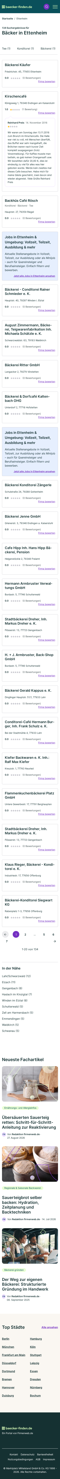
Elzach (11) (9, 982)
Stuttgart (36, 1355)
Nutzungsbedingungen (20, 1459)
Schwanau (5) (10, 1031)
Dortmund (8, 1371)
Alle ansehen (50, 1327)
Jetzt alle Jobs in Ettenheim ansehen (34, 275)
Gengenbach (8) (12, 988)
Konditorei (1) (25, 48)
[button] (46, 7)
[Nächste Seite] (54, 941)
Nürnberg (36, 1387)
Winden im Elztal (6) (15, 1000)
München (8, 1347)
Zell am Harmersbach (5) (17, 1012)
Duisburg (8, 1395)
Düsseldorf (9, 1363)
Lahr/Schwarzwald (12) (16, 976)
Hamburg (36, 1338)
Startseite (7, 18)
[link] (30, 73)
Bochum (35, 1395)
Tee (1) (6, 48)
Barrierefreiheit (45, 1454)
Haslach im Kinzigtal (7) (17, 994)
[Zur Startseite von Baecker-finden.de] (17, 7)
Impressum (49, 1459)
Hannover (8, 1387)
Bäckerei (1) (48, 48)
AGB (38, 1459)
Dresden (35, 1379)
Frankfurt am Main (13, 1355)
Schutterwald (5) (12, 1006)
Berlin (5, 1338)
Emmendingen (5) (13, 1018)
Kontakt (14, 1454)
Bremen (7, 1379)
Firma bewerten (46, 81)
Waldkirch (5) (10, 1024)
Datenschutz (27, 1454)
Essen (34, 1371)
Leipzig (34, 1363)
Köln (33, 1347)
